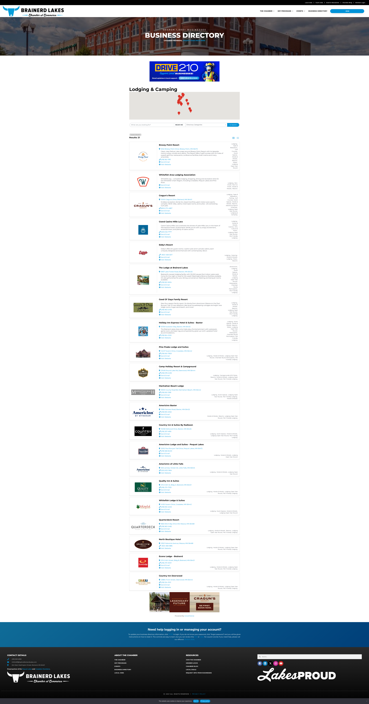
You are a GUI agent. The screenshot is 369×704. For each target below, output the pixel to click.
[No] (367, 701)
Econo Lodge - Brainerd (171, 556)
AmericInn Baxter (168, 405)
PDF (195, 637)
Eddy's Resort (166, 245)
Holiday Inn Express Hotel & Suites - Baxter (181, 323)
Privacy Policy (199, 694)
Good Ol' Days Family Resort (173, 299)
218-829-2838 (189, 639)
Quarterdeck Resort (169, 520)
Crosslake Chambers (42, 669)
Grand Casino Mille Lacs (171, 222)
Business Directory (317, 11)
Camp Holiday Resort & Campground (177, 366)
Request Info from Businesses (199, 673)
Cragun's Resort (167, 195)
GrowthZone (189, 616)
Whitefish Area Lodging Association (177, 175)
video (202, 637)
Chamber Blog (192, 666)
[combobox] (206, 125)
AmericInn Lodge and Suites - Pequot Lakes (181, 444)
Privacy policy (205, 701)
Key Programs (284, 11)
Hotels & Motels (134, 134)
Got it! (196, 701)
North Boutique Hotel (170, 539)
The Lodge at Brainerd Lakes (173, 268)
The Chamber (266, 11)
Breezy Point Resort (169, 145)
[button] (189, 109)
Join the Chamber (193, 660)
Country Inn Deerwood (170, 576)
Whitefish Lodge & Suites (172, 500)
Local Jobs (119, 673)
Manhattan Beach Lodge (171, 386)
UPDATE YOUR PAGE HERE (194, 41)
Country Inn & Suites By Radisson (176, 425)
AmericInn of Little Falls (171, 464)
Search (234, 125)
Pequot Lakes (27, 669)
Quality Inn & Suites (169, 481)
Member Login (192, 663)
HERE (170, 634)
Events (300, 11)
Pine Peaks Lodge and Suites (174, 347)
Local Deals (191, 669)
